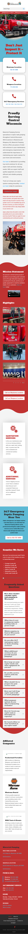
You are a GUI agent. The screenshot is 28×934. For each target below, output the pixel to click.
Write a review (7, 907)
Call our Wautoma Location (14, 392)
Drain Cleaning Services (9, 920)
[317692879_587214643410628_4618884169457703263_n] (14, 322)
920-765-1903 (9, 104)
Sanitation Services (13, 918)
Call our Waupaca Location (14, 398)
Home (10, 916)
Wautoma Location (8, 12)
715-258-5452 (14, 87)
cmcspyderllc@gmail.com (12, 881)
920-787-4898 (14, 69)
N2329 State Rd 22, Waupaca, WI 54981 (13, 865)
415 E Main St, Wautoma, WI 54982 (12, 853)
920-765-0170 (18, 104)
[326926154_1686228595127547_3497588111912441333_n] (14, 359)
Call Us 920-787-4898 (14, 538)
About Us (15, 916)
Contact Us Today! (10, 191)
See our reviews (7, 905)
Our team (6, 161)
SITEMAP (13, 922)
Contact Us (20, 920)
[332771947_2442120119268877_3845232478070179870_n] (14, 378)
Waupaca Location (21, 12)
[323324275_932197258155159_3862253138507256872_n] (14, 341)
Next (23, 382)
